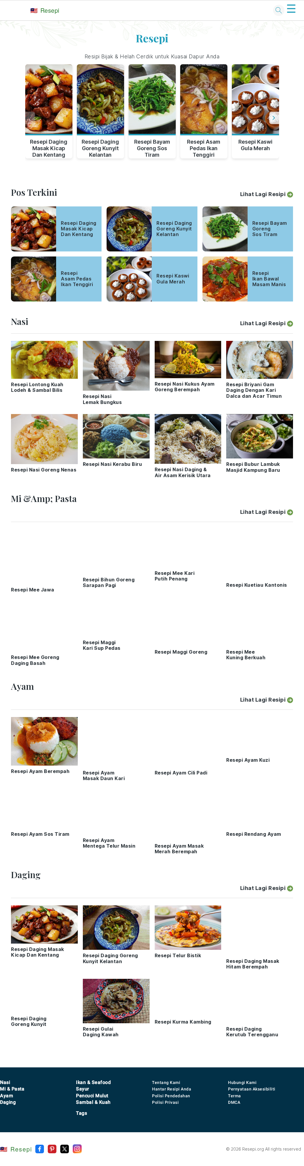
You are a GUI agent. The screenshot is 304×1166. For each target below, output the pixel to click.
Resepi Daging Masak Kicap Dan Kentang (48, 147)
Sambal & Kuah (93, 1102)
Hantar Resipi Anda (171, 1089)
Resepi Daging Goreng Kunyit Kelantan (100, 147)
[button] (274, 118)
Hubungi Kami (242, 1082)
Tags (81, 1113)
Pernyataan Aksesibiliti (252, 1089)
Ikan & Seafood (93, 1082)
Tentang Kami (166, 1082)
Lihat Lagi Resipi (263, 194)
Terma (234, 1095)
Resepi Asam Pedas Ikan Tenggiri (203, 147)
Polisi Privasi (165, 1102)
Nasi (5, 1082)
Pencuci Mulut (92, 1095)
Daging (8, 1102)
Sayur (82, 1089)
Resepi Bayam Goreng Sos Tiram (152, 147)
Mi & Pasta (12, 1089)
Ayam (6, 1095)
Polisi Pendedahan (171, 1095)
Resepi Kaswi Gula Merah (255, 145)
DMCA (234, 1102)
